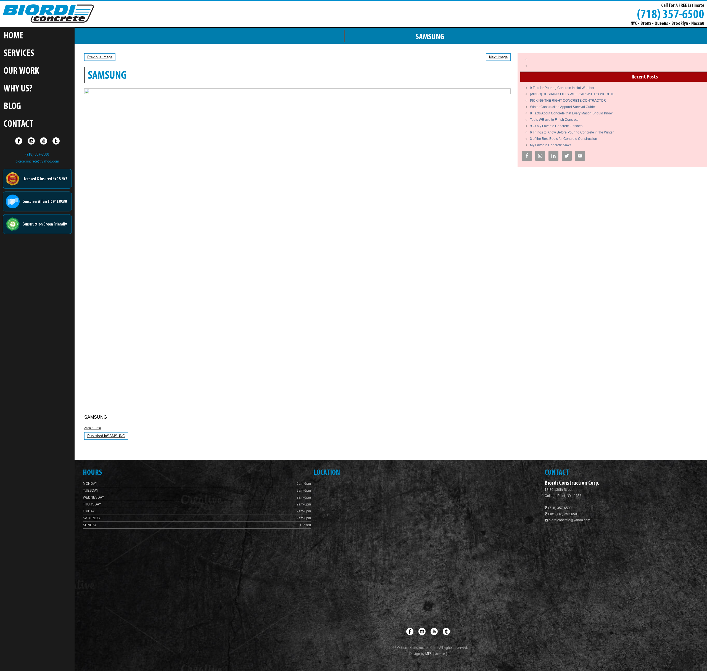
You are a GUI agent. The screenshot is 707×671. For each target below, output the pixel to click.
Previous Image (99, 57)
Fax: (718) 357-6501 (563, 514)
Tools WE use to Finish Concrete (554, 120)
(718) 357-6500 (670, 14)
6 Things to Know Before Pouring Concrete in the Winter (572, 132)
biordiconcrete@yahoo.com (37, 161)
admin (440, 654)
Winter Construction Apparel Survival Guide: (563, 107)
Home (13, 36)
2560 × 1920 (92, 427)
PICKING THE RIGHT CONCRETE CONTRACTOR (568, 101)
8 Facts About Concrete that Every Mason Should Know (571, 113)
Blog (12, 107)
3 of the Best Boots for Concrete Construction (563, 139)
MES (428, 654)
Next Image (498, 57)
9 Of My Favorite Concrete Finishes (556, 126)
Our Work (21, 71)
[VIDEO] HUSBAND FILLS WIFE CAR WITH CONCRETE (572, 94)
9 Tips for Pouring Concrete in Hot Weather (562, 88)
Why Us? (18, 89)
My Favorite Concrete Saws (550, 145)
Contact (18, 124)
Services (19, 54)
